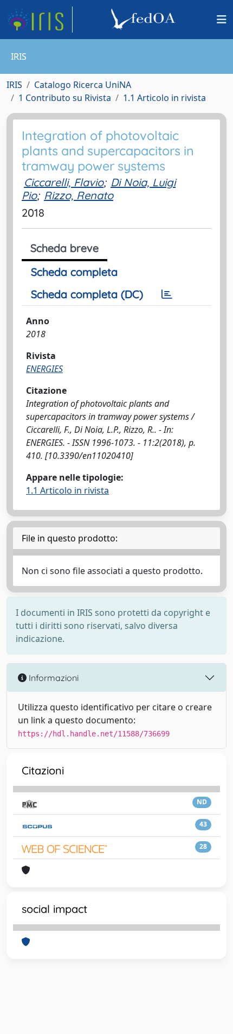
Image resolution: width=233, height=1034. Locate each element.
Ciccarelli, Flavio (63, 182)
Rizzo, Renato (78, 195)
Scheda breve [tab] (64, 248)
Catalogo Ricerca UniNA (82, 85)
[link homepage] (40, 20)
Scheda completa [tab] (74, 272)
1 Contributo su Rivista (64, 98)
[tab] (167, 294)
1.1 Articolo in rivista (164, 98)
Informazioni (53, 677)
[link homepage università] (144, 20)
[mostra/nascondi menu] (221, 19)
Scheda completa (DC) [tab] (87, 294)
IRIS (14, 85)
